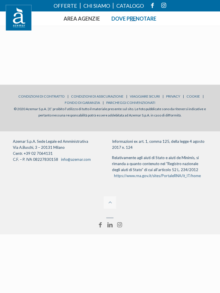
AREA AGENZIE (82, 18)
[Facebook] (100, 224)
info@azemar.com (76, 159)
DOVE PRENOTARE (133, 18)
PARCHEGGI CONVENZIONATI (130, 102)
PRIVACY (173, 96)
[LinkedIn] (110, 224)
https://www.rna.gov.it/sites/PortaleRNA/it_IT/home (157, 175)
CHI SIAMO (96, 6)
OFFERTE (65, 6)
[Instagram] (120, 224)
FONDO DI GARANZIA (82, 102)
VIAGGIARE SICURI (145, 96)
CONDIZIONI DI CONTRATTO (41, 96)
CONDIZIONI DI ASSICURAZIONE (97, 96)
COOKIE (193, 96)
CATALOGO (130, 6)
